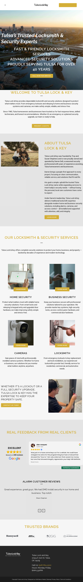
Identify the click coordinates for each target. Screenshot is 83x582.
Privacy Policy (56, 579)
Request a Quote (41, 126)
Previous (39, 510)
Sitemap (49, 579)
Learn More (52, 217)
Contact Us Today (11, 405)
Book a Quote (67, 5)
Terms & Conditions (65, 579)
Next (43, 510)
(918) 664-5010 (45, 565)
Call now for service (41, 76)
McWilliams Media (40, 579)
